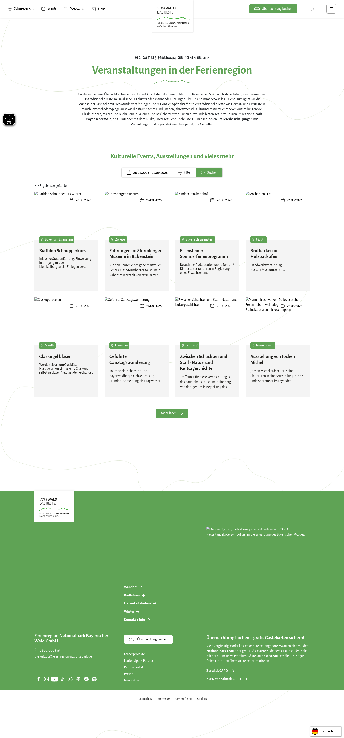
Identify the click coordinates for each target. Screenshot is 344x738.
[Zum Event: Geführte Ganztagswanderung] (137, 321)
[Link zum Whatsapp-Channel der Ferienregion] (70, 679)
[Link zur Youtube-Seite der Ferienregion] (54, 679)
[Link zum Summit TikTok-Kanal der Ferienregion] (62, 679)
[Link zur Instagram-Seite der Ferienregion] (46, 679)
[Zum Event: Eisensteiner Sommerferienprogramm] (207, 216)
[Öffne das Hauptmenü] (331, 9)
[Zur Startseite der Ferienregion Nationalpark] (173, 17)
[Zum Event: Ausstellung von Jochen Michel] (278, 321)
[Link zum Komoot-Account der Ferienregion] (86, 679)
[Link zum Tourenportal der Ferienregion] (78, 679)
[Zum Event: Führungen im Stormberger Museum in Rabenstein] (137, 216)
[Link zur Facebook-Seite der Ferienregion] (38, 679)
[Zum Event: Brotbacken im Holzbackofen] (278, 216)
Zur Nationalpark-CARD (223, 679)
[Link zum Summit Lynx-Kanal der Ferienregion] (94, 679)
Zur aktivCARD (217, 671)
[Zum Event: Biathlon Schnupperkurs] (66, 216)
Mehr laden (169, 413)
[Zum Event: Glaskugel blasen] (66, 321)
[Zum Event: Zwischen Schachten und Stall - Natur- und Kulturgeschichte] (207, 321)
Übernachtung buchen (276, 9)
